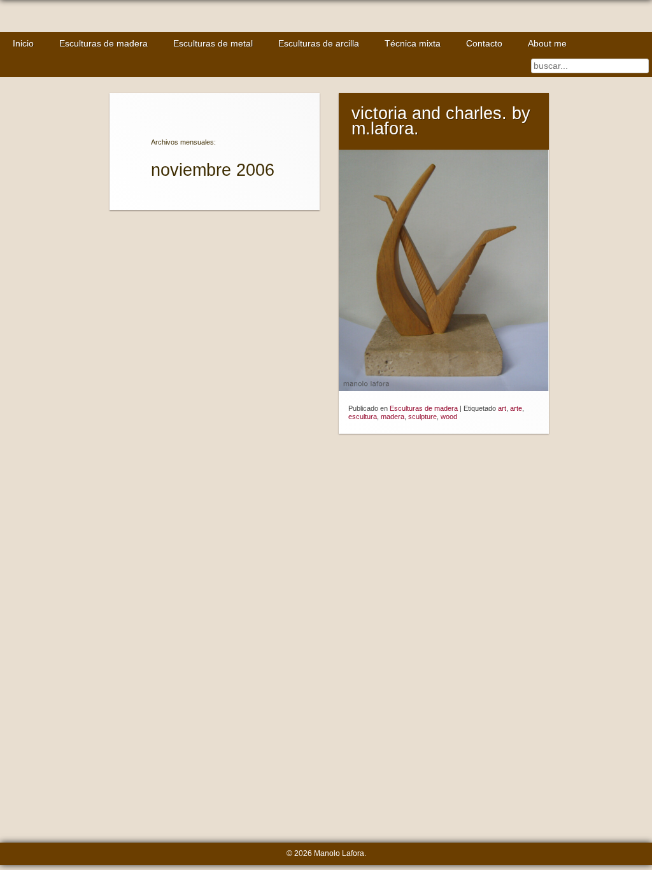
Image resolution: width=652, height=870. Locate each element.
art (502, 408)
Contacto (484, 43)
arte (516, 408)
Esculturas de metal (213, 43)
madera (392, 416)
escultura (362, 416)
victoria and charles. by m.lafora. (440, 121)
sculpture (422, 416)
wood (449, 416)
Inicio (23, 43)
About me (547, 43)
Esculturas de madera (103, 43)
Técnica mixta (413, 43)
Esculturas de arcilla (318, 43)
